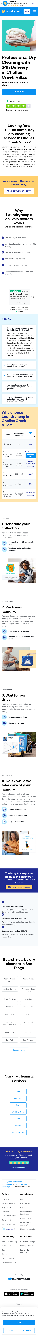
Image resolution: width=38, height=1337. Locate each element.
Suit (18, 1119)
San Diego (6, 1187)
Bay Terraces (28, 1040)
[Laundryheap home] (12, 11)
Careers (5, 1254)
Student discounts (27, 1229)
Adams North (28, 979)
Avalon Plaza (10, 1014)
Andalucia (10, 1007)
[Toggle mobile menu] (34, 11)
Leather (18, 1126)
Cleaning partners (9, 1262)
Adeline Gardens (9, 989)
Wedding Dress (18, 1112)
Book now (19, 92)
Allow (19, 1322)
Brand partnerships (27, 1246)
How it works (7, 1199)
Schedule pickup (30, 455)
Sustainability (7, 1220)
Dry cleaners (25, 1207)
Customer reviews (9, 1216)
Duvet (18, 1105)
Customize (27, 1330)
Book (27, 11)
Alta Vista (28, 999)
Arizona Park (28, 1007)
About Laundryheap (9, 1242)
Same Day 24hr (18, 1132)
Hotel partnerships (27, 1242)
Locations (6, 1212)
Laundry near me (8, 1224)
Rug (18, 1091)
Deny (11, 1330)
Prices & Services (8, 1203)
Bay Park (9, 1040)
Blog (3, 1250)
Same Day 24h (21, 1184)
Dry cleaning (7, 1184)
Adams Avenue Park (10, 980)
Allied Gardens (10, 999)
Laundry (23, 1199)
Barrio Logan (10, 1032)
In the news (6, 1246)
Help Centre (6, 1207)
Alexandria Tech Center (28, 990)
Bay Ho (28, 1032)
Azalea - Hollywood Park (9, 1023)
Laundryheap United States (12, 1182)
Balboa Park (28, 1022)
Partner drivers (8, 1258)
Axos (28, 1014)
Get (33, 3)
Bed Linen (18, 1098)
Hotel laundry (25, 1218)
